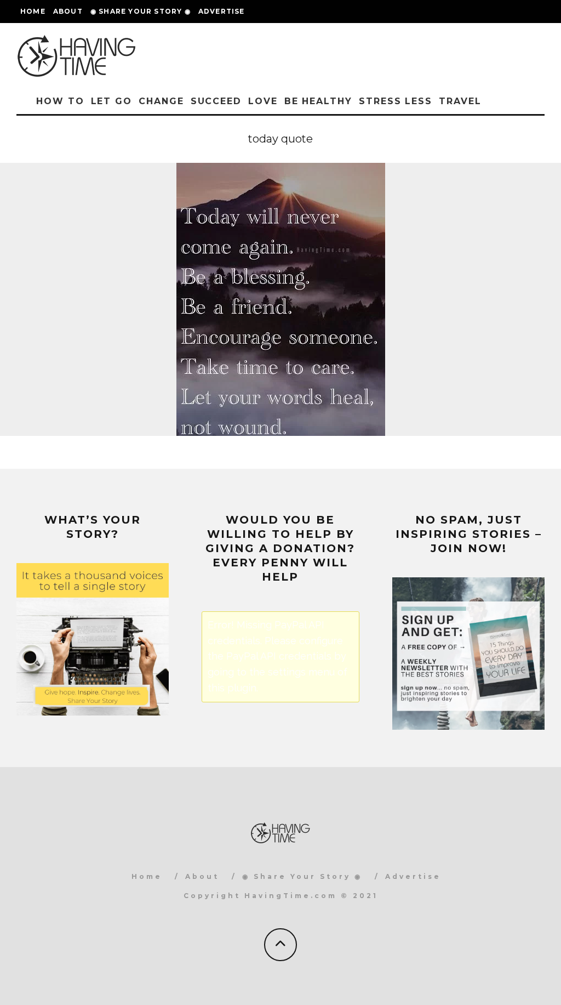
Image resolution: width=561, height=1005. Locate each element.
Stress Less (395, 101)
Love (263, 101)
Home (32, 11)
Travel (460, 101)
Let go (112, 101)
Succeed (216, 101)
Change (161, 101)
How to (60, 101)
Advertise (221, 11)
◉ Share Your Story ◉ (140, 11)
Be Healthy (318, 101)
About (68, 11)
